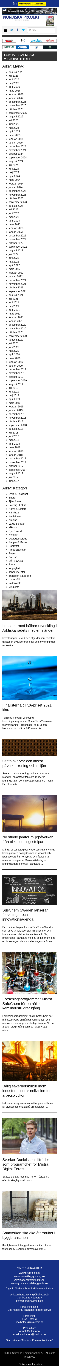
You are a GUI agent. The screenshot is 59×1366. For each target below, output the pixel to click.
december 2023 (17, 191)
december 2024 (17, 146)
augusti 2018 (16, 428)
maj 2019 (14, 395)
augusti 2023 (16, 206)
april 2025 (14, 131)
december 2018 (17, 414)
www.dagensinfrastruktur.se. (29, 1280)
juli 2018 (13, 432)
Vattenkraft (14, 583)
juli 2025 (13, 120)
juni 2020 (14, 347)
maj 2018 (14, 440)
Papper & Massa (18, 542)
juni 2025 (14, 124)
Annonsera (39, 4)
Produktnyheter (17, 549)
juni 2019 (14, 391)
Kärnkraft (14, 512)
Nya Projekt (15, 531)
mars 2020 (14, 358)
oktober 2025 (16, 109)
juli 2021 (13, 298)
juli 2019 (13, 388)
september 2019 (18, 380)
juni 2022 (14, 257)
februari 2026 (16, 94)
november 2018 (17, 417)
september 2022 (18, 246)
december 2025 (17, 101)
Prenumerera (25, 4)
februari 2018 (16, 451)
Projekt (13, 553)
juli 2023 (13, 209)
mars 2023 (14, 224)
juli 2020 (13, 343)
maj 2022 (14, 261)
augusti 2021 (16, 295)
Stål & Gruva (16, 561)
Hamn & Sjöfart (17, 509)
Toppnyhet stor (17, 572)
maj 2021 (14, 306)
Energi (12, 497)
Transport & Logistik (20, 575)
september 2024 (18, 157)
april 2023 (14, 220)
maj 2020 (14, 350)
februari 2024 (16, 183)
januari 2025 (16, 142)
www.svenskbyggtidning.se (29, 1276)
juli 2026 (13, 75)
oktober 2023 (16, 198)
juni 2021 (14, 302)
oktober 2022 (16, 243)
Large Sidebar (17, 523)
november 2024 (17, 150)
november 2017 (17, 462)
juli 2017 (13, 477)
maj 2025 (14, 127)
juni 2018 (14, 436)
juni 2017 (14, 481)
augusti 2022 (16, 250)
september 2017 (18, 469)
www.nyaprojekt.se (29, 1272)
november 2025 (17, 105)
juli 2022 (13, 254)
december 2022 (17, 235)
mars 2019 (14, 403)
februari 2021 (16, 317)
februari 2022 (16, 272)
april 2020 (14, 354)
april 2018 (14, 443)
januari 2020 (16, 365)
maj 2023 (14, 217)
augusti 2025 (16, 116)
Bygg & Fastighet (18, 494)
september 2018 (18, 425)
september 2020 (18, 336)
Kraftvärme (15, 516)
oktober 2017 (16, 466)
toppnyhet (14, 568)
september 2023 (18, 202)
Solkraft (13, 557)
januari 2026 (16, 98)
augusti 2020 (16, 339)
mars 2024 (14, 179)
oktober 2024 (16, 153)
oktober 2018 (16, 421)
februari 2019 (16, 406)
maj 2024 (14, 172)
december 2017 (17, 458)
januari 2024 (16, 187)
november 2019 (17, 373)
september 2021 (18, 291)
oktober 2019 (16, 377)
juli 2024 (13, 165)
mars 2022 (14, 269)
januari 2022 (16, 276)
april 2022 (14, 265)
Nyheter (13, 534)
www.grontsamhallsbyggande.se (29, 1283)
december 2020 (17, 324)
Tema (12, 564)
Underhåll (14, 579)
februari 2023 (16, 228)
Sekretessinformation (30, 1364)
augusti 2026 (16, 72)
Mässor (13, 527)
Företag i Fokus (17, 505)
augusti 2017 (16, 473)
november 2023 (17, 194)
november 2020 (17, 328)
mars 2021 (14, 313)
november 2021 (17, 284)
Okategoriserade (18, 538)
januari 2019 (16, 410)
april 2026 (14, 86)
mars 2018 (14, 447)
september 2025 (18, 113)
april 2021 (14, 310)
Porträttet (14, 546)
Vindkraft (14, 587)
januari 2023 (16, 232)
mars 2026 (14, 90)
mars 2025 (14, 135)
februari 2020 (16, 362)
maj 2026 (14, 83)
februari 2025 (16, 139)
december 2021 (17, 280)
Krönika (13, 520)
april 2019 (14, 399)
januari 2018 (16, 455)
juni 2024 (14, 168)
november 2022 (17, 239)
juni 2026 (14, 79)
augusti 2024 (16, 161)
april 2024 (14, 176)
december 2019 (17, 369)
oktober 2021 (16, 287)
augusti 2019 (16, 384)
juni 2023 (14, 213)
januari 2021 (16, 321)
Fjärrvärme (15, 501)
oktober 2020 (16, 332)
